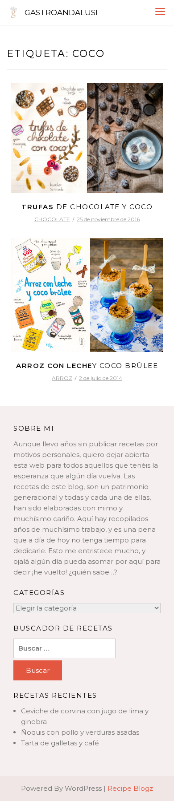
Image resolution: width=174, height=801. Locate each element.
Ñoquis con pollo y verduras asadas (80, 732)
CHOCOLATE (52, 219)
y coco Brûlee (87, 365)
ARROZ (62, 378)
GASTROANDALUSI (61, 12)
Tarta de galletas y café (60, 743)
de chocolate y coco (87, 206)
